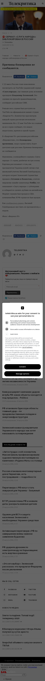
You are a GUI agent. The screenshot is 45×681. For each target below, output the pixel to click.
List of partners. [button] (27, 347)
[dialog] (22, 340)
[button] (22, 334)
